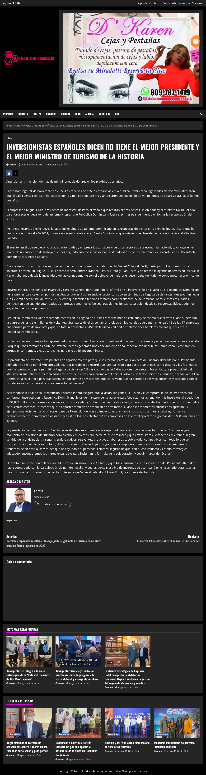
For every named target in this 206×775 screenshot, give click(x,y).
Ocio (77, 114)
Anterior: (53, 541)
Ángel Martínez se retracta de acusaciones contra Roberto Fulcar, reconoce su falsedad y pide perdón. (27, 747)
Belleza (37, 114)
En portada (169, 3)
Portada (8, 114)
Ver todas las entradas (52, 504)
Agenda (142, 3)
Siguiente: (168, 538)
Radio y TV (104, 114)
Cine (117, 114)
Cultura (65, 114)
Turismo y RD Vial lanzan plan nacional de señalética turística (127, 745)
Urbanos (51, 114)
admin (12, 164)
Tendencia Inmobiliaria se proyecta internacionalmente (174, 745)
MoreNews (121, 771)
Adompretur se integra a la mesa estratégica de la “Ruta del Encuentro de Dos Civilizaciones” (28, 675)
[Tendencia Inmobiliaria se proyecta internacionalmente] (177, 723)
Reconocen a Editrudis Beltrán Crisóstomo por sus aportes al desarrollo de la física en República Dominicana (76, 749)
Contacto (154, 3)
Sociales (197, 3)
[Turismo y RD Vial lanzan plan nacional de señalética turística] (127, 723)
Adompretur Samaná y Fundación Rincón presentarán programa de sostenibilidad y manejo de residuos (77, 675)
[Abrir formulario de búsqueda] (201, 114)
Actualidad (15, 734)
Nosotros (184, 3)
